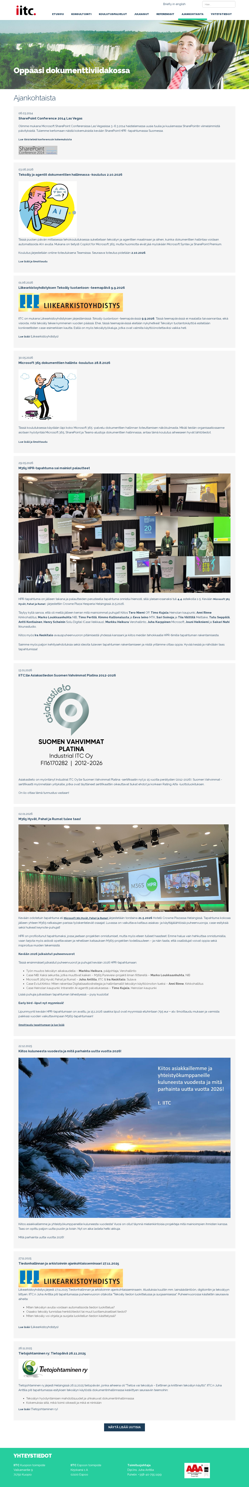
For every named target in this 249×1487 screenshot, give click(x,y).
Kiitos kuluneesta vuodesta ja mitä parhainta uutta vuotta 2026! (69, 1051)
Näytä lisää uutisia (124, 1427)
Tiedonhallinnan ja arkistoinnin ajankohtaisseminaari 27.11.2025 (68, 1263)
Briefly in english (174, 4)
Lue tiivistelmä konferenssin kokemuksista (45, 139)
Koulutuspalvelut (113, 14)
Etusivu (58, 14)
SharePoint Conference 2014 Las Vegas (50, 118)
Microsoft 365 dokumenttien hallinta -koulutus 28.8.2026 (64, 363)
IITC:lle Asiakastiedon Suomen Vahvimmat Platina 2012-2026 (67, 675)
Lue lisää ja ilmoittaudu (32, 261)
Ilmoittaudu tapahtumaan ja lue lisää (41, 1025)
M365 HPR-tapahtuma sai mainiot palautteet (54, 468)
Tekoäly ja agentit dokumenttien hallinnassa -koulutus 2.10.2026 (70, 175)
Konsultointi (81, 14)
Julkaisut (141, 14)
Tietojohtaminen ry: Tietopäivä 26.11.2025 (52, 1353)
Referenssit (165, 14)
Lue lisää (24, 336)
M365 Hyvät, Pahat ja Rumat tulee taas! (49, 819)
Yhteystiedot (221, 14)
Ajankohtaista (192, 14)
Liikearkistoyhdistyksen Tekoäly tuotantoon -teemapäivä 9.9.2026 (71, 288)
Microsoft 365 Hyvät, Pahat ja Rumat (86, 918)
